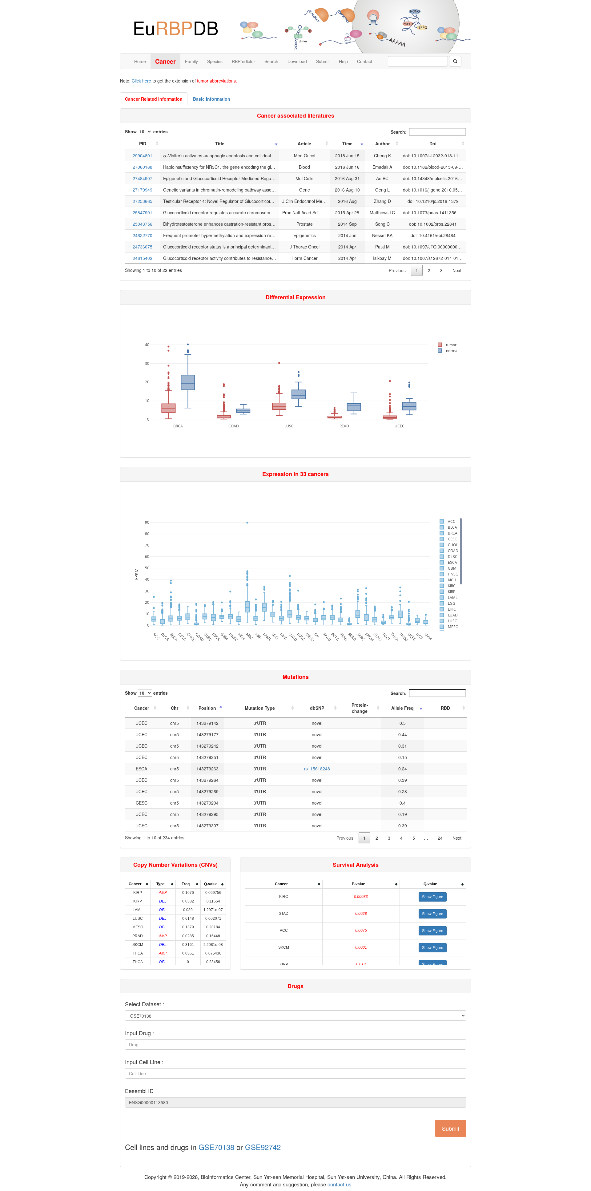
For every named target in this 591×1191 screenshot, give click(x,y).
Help (343, 61)
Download (297, 61)
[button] (433, 897)
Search (271, 61)
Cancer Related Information (154, 99)
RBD (445, 708)
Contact (364, 61)
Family (191, 61)
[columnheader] (138, 884)
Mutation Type (260, 708)
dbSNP (317, 708)
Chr (174, 708)
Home (140, 61)
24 (440, 838)
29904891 (142, 155)
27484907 (142, 178)
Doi (432, 143)
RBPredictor (243, 61)
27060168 (142, 167)
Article (304, 143)
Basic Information (211, 99)
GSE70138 (216, 1146)
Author (382, 143)
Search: (399, 132)
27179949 (142, 190)
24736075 (142, 247)
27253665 (142, 201)
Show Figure (432, 897)
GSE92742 (263, 1146)
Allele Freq (402, 708)
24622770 (142, 235)
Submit (323, 61)
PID (142, 143)
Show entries (146, 131)
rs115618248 (317, 768)
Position (207, 708)
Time (347, 143)
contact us (339, 1184)
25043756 (142, 224)
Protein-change (360, 708)
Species (215, 61)
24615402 (142, 258)
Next (456, 270)
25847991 (142, 212)
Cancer (141, 708)
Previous (397, 270)
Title (219, 143)
